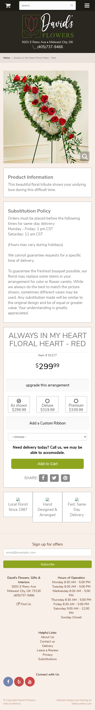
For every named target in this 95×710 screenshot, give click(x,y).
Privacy (48, 655)
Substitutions (47, 659)
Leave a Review (47, 650)
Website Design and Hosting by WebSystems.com (74, 702)
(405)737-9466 (49, 46)
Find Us (25, 604)
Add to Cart (48, 464)
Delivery (47, 646)
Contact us (47, 641)
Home (6, 58)
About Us (47, 637)
